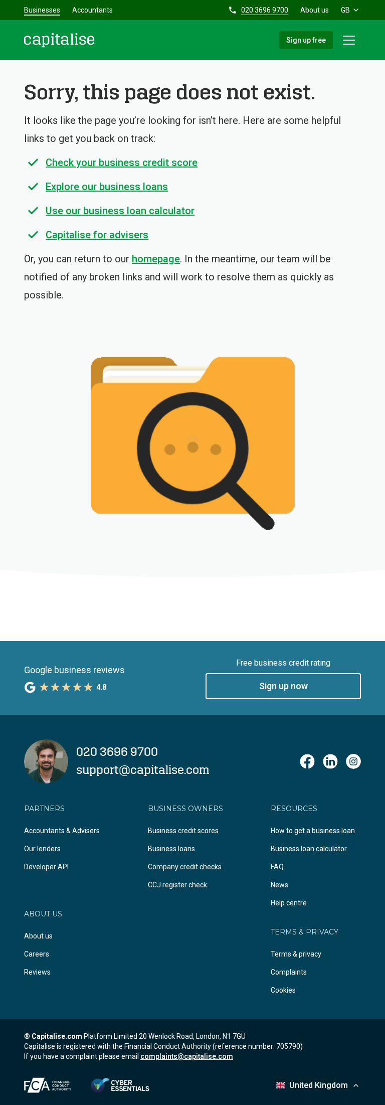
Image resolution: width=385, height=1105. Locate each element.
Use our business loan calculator (120, 211)
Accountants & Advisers (62, 831)
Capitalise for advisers (97, 235)
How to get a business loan (313, 831)
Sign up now (283, 686)
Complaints (289, 972)
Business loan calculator (309, 849)
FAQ (277, 867)
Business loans (171, 849)
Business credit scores (183, 831)
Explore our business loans (107, 187)
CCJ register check (177, 885)
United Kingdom (318, 1085)
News (279, 885)
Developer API (46, 867)
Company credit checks (185, 867)
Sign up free (306, 40)
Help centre (289, 903)
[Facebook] (307, 761)
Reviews (37, 972)
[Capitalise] (59, 40)
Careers (36, 954)
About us (314, 10)
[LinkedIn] (330, 761)
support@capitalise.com (143, 770)
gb (345, 10)
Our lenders (42, 849)
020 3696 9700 (264, 10)
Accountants (92, 10)
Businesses (42, 10)
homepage (156, 259)
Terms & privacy (296, 954)
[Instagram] (353, 761)
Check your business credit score (122, 162)
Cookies (283, 990)
